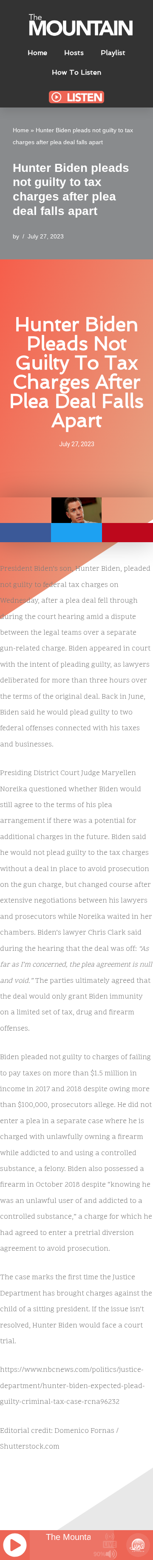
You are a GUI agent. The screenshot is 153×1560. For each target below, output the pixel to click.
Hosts (74, 53)
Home (37, 53)
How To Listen (76, 72)
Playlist (113, 53)
